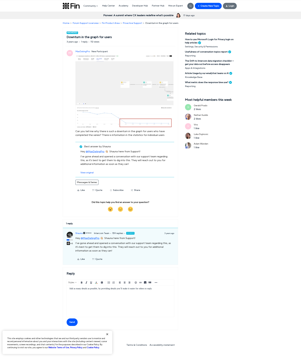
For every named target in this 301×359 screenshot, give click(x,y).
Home (66, 23)
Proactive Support (132, 23)
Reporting (190, 55)
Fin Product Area (111, 23)
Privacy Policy (76, 347)
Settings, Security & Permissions (201, 46)
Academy (123, 5)
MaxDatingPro (82, 51)
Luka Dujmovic (201, 134)
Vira (196, 124)
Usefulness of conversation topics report (206, 51)
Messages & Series (87, 182)
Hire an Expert (175, 5)
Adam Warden (201, 143)
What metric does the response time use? (206, 82)
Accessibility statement (162, 344)
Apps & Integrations (195, 68)
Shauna (79, 233)
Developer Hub (140, 5)
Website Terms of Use (58, 347)
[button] (208, 6)
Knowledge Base (193, 77)
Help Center (108, 5)
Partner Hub (158, 5)
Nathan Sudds (201, 115)
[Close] (107, 334)
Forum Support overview (86, 23)
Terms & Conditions (136, 344)
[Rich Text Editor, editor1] (120, 301)
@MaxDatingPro (95, 151)
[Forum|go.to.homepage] (71, 6)
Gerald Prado (200, 105)
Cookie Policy (93, 347)
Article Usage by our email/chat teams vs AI (207, 73)
